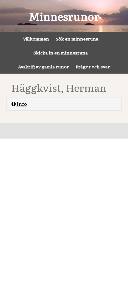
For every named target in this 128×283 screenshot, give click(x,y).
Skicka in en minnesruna (61, 52)
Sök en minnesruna (77, 39)
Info (21, 103)
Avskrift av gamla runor (43, 66)
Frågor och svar (93, 66)
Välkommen (36, 39)
